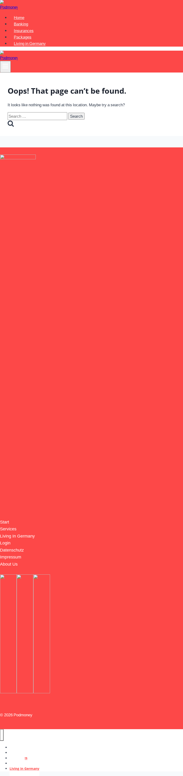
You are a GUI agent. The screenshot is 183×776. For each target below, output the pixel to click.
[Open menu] (5, 66)
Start (4, 522)
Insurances (24, 30)
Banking (21, 24)
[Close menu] (2, 735)
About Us (9, 564)
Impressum (10, 557)
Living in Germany (30, 43)
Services (8, 529)
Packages (22, 37)
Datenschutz (12, 550)
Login (5, 543)
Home (19, 17)
